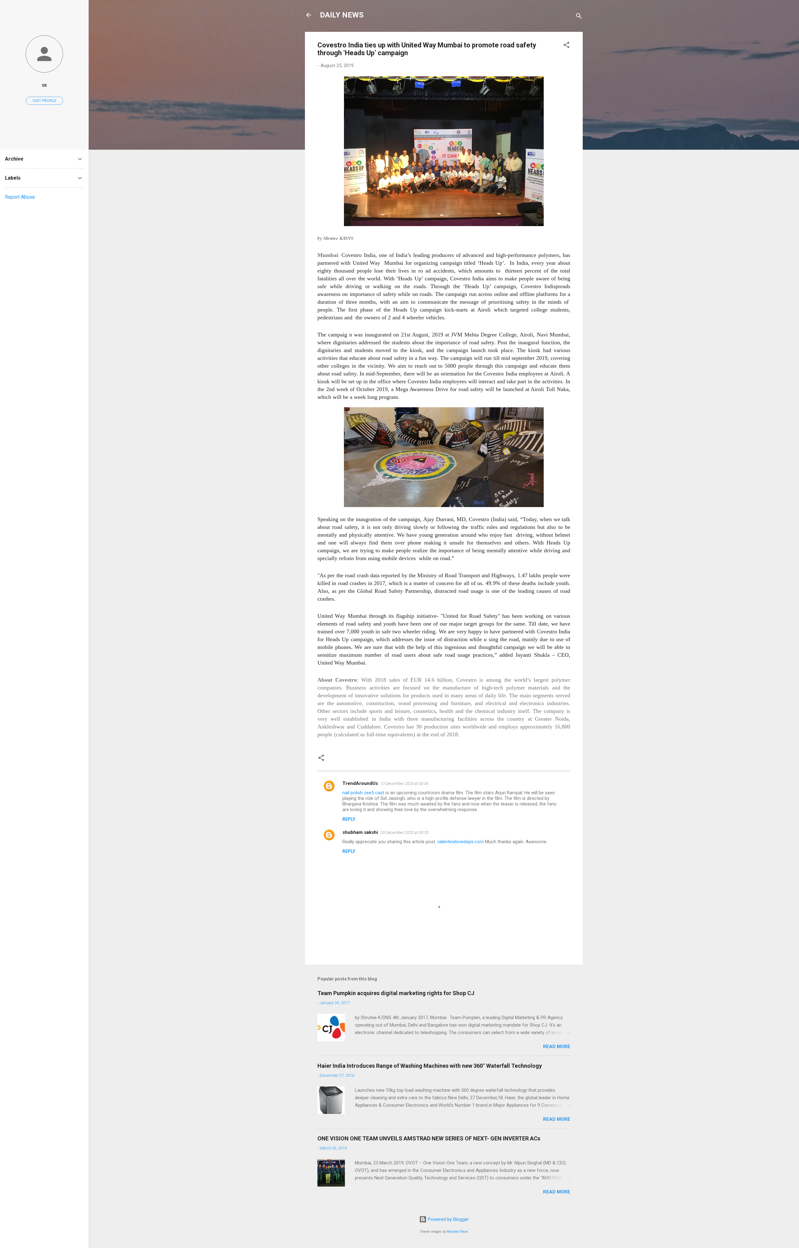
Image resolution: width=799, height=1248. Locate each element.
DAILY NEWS (342, 15)
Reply (348, 819)
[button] (566, 46)
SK (44, 85)
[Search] (579, 17)
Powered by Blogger (448, 1219)
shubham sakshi (360, 832)
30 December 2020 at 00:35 (404, 832)
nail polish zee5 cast (363, 793)
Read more (556, 1046)
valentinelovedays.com (460, 841)
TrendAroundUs (360, 783)
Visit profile (44, 101)
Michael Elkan (457, 1232)
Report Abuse (20, 197)
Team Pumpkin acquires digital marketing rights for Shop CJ (395, 993)
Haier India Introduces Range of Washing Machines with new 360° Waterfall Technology (429, 1065)
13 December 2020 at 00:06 (404, 783)
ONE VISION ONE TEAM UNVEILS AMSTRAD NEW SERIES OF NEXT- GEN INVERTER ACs (428, 1138)
